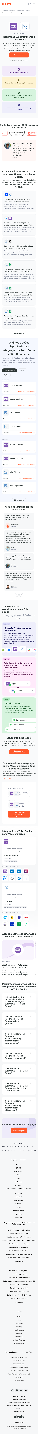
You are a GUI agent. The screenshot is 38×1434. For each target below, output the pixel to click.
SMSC (18, 1168)
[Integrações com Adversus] (19, 917)
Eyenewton (18, 1200)
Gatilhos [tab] (22, 370)
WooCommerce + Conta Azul (19, 1251)
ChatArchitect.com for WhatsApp (18, 1189)
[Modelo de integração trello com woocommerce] (19, 225)
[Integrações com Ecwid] (12, 871)
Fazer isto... (11, 800)
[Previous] (17, 595)
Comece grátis (19, 55)
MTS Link (18, 1193)
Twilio (18, 1207)
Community (19, 1337)
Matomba (18, 1182)
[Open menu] (34, 4)
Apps (18, 10)
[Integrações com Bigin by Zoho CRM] (19, 924)
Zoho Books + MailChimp (19, 1298)
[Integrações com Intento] (26, 878)
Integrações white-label (19, 1357)
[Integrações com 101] (12, 917)
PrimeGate (18, 1214)
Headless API (19, 1381)
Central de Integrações (8, 10)
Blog (19, 1320)
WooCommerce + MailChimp (19, 1258)
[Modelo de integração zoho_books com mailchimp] (19, 248)
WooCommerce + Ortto (19, 1233)
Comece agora (19, 1131)
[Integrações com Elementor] (26, 871)
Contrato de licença (19, 1396)
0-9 (3, 1146)
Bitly (18, 1178)
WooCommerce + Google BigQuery (19, 1254)
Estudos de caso (19, 1364)
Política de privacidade (19, 1399)
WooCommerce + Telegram (19, 1244)
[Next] (21, 595)
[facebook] (12, 1390)
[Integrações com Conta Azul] (5, 917)
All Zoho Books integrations (19, 1271)
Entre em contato (19, 1411)
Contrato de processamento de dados (19, 1402)
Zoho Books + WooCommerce (19, 1278)
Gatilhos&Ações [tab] (9, 370)
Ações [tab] (6, 375)
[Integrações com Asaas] (12, 924)
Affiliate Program (19, 1340)
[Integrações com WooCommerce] (5, 871)
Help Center (19, 1323)
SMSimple (18, 1204)
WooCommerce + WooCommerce (19, 1237)
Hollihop (18, 1185)
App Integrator (19, 1330)
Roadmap (19, 1333)
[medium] (26, 1390)
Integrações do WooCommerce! (26, 391)
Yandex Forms (18, 1211)
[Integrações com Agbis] (26, 917)
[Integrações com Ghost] (12, 878)
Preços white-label (19, 1360)
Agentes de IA (19, 1343)
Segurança (19, 1408)
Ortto (18, 1175)
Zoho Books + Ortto (19, 1274)
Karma (18, 1164)
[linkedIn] (17, 1390)
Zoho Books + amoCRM (19, 1288)
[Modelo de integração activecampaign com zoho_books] (19, 201)
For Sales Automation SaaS (19, 1371)
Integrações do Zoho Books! (27, 419)
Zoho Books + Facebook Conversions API (19, 1281)
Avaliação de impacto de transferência (19, 1405)
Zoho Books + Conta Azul (19, 1291)
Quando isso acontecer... (16, 788)
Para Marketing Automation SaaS (19, 1374)
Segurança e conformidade (19, 1367)
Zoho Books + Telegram (19, 1285)
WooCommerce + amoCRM (19, 1247)
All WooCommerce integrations (19, 1230)
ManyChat (18, 1218)
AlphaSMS (18, 1197)
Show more (19, 1262)
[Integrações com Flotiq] (5, 878)
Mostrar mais (19, 333)
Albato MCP (19, 1377)
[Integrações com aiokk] (5, 924)
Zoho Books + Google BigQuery (19, 1295)
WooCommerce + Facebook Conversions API (19, 1240)
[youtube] (21, 1390)
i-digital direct (18, 1171)
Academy (19, 1327)
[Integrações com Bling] (26, 924)
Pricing (19, 1317)
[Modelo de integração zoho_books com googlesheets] (19, 271)
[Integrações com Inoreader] (19, 878)
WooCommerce (25, 10)
